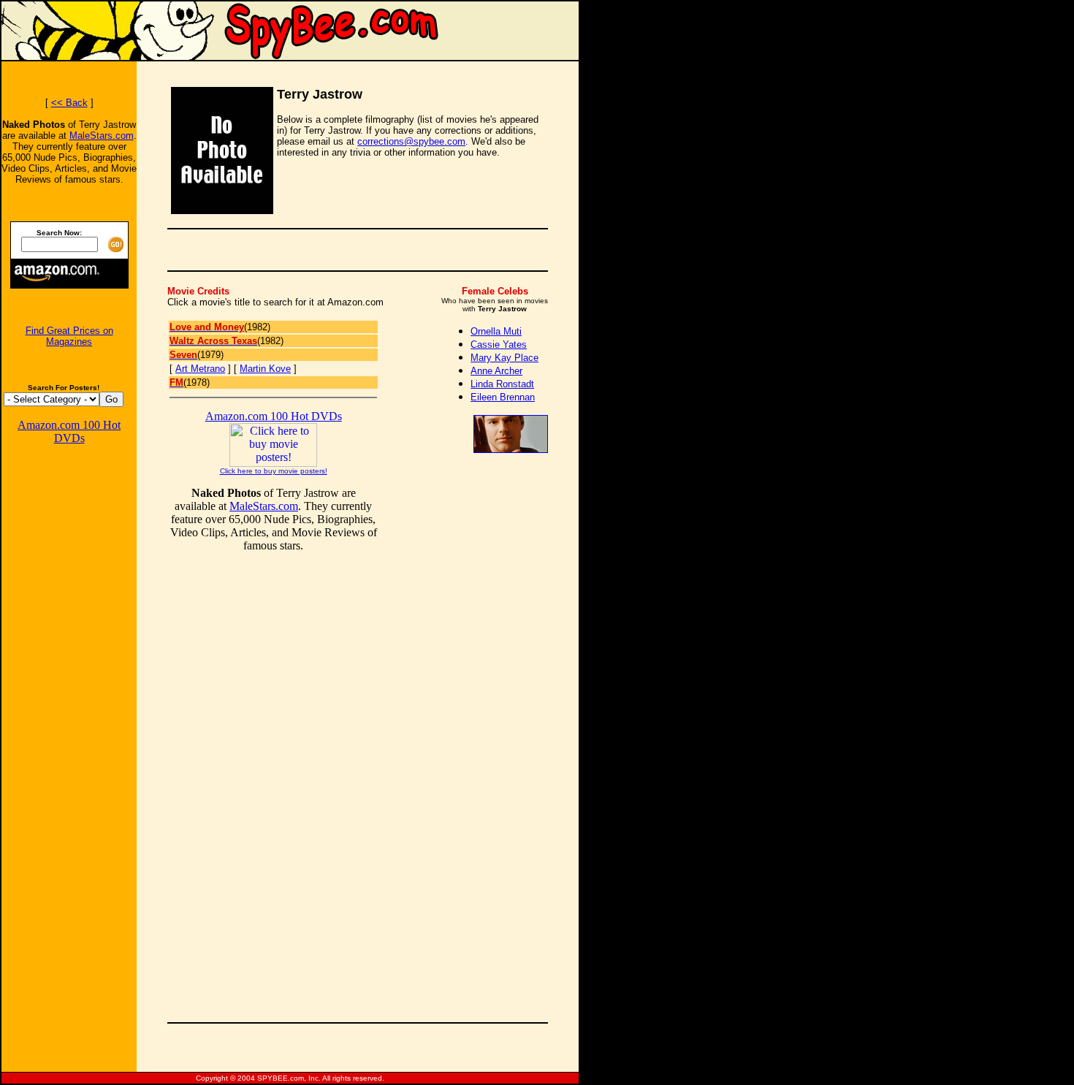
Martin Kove (265, 368)
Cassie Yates (499, 344)
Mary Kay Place (504, 357)
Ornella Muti (496, 331)
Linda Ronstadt (502, 383)
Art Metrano (200, 368)
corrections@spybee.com (411, 141)
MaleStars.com (101, 135)
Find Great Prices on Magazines (69, 336)
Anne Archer (496, 370)
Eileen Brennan (503, 397)
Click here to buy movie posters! (273, 471)
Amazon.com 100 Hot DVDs (69, 431)
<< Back (69, 102)
